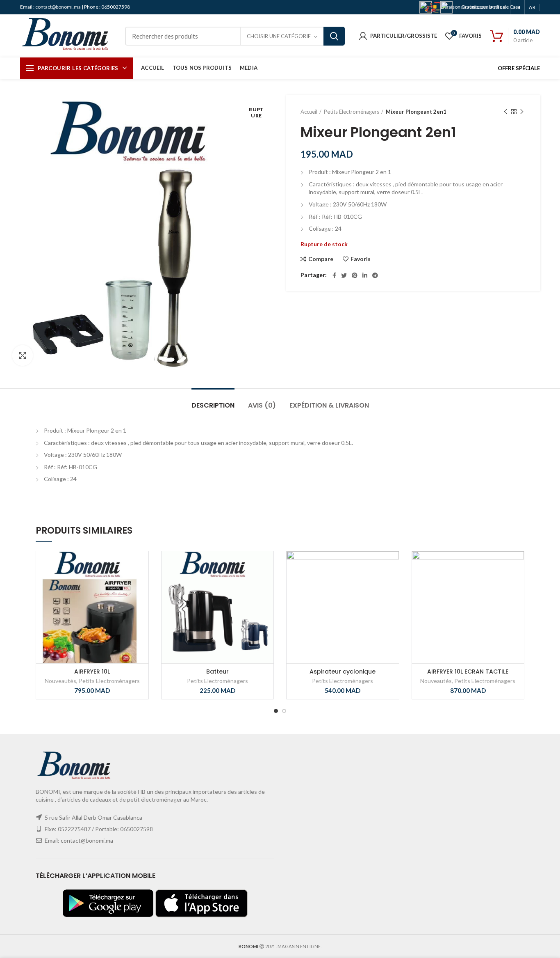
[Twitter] (344, 275)
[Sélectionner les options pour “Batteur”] (245, 583)
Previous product (505, 112)
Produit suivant (522, 112)
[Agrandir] (22, 355)
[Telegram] (375, 275)
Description (212, 405)
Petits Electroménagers (351, 111)
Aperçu (131, 601)
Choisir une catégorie (279, 36)
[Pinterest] (354, 275)
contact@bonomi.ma (58, 7)
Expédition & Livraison (329, 405)
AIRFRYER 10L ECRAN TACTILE (467, 671)
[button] (120, 583)
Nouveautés (60, 680)
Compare (320, 259)
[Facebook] (334, 275)
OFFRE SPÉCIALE (519, 68)
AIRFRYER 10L (92, 671)
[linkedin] (365, 275)
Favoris (361, 259)
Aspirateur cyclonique (343, 671)
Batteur (217, 671)
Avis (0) (262, 405)
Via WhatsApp (142, 583)
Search (334, 36)
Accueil (308, 111)
